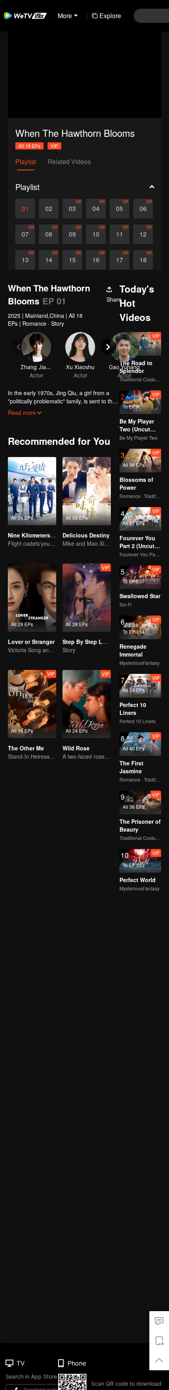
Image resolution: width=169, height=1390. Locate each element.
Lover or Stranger (31, 642)
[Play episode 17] (119, 260)
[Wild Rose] (86, 704)
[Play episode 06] (143, 208)
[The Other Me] (32, 704)
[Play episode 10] (96, 234)
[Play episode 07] (25, 234)
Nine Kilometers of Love (40, 535)
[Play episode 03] (72, 208)
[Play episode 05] (119, 208)
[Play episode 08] (49, 234)
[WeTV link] (25, 15)
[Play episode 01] (25, 208)
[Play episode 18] (143, 260)
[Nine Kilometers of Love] (32, 491)
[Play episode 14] (49, 260)
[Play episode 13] (25, 260)
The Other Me (26, 748)
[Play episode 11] (119, 234)
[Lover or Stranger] (32, 597)
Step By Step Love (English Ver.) (105, 642)
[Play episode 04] (96, 208)
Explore (110, 15)
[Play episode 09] (72, 234)
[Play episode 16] (96, 260)
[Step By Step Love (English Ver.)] (86, 597)
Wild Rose (76, 748)
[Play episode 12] (143, 234)
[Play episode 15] (72, 260)
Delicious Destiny (86, 535)
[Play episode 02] (49, 208)
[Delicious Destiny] (86, 491)
